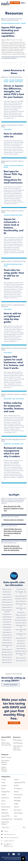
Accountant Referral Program (5, 762)
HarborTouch (5, 807)
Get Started (15, 2)
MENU (23, 3)
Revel (3, 788)
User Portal (19, 81)
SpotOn (4, 785)
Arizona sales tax (7, 594)
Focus (3, 804)
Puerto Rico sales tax (21, 622)
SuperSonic (5, 798)
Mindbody (4, 813)
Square (23, 23)
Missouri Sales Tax (7, 657)
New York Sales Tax (21, 601)
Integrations (5, 777)
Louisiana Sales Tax (7, 637)
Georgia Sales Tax (7, 616)
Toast (6, 266)
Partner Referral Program (4, 769)
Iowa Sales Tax (7, 629)
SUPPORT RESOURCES (11, 684)
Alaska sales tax (7, 591)
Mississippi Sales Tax (7, 654)
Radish (16, 792)
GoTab (3, 795)
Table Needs (18, 813)
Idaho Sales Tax (7, 622)
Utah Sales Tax (21, 643)
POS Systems (17, 740)
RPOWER (17, 801)
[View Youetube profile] (13, 854)
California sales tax (7, 599)
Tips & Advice (18, 743)
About (3, 740)
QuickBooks (18, 819)
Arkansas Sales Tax (7, 597)
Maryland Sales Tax (7, 642)
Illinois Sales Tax (7, 624)
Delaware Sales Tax (7, 607)
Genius (16, 807)
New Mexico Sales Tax (21, 598)
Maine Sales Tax (7, 640)
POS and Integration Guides (10, 23)
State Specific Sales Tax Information (17, 748)
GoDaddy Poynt (6, 819)
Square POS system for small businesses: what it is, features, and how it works (14, 362)
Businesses (7, 443)
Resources (17, 737)
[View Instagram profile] (18, 854)
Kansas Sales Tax (7, 632)
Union (3, 801)
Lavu (15, 816)
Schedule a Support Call (9, 834)
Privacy (19, 857)
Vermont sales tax (20, 646)
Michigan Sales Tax (7, 649)
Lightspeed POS (19, 782)
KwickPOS (17, 798)
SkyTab (16, 785)
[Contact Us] (1, 831)
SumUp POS (18, 795)
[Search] (24, 827)
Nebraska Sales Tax (7, 662)
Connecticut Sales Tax (7, 604)
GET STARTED (14, 722)
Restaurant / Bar (9, 398)
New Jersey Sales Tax (20, 596)
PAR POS (4, 810)
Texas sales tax (21, 640)
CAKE (16, 804)
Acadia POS (5, 816)
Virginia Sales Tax (20, 648)
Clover (6, 80)
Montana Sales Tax (7, 659)
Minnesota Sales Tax (7, 652)
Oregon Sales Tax (20, 617)
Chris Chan (13, 40)
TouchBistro (18, 788)
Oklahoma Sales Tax (21, 615)
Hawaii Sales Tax (7, 619)
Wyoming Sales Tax (21, 660)
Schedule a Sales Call (9, 840)
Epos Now (17, 810)
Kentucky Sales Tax (7, 635)
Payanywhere (5, 792)
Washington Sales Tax (20, 651)
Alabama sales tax (7, 589)
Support (6, 831)
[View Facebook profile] (9, 854)
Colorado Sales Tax (7, 602)
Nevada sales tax (21, 589)
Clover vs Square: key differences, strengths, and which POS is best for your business (14, 91)
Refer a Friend (6, 757)
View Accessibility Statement (16, 859)
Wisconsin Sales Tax (21, 658)
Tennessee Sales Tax (21, 638)
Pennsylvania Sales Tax (21, 620)
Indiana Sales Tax (7, 627)
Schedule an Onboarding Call (11, 837)
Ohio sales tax (20, 612)
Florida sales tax (7, 614)
